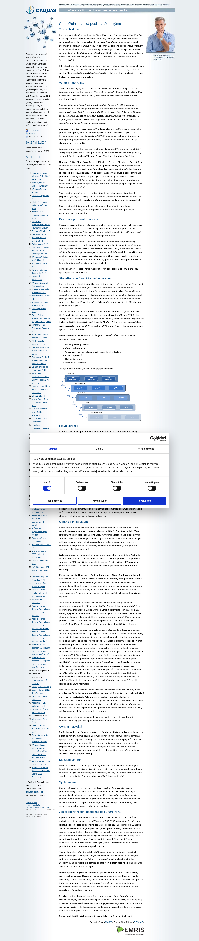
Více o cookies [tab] (146, 448)
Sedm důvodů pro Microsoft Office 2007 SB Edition (41, 176)
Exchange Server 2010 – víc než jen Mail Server (39, 554)
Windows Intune (38, 596)
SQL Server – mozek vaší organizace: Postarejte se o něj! (40, 250)
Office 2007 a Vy (39, 234)
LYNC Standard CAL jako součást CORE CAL (40, 570)
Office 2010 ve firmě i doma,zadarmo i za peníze (41, 351)
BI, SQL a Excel (38, 396)
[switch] (82, 488)
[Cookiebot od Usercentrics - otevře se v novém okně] (152, 438)
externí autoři (34, 130)
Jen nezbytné (55, 500)
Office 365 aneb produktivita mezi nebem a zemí (39, 509)
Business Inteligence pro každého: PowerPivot (40, 412)
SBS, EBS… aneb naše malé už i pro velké (39, 205)
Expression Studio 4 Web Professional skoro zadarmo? (40, 360)
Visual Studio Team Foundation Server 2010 (40, 402)
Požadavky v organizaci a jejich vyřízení (39, 531)
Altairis (38, 816)
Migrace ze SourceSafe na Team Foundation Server (41, 225)
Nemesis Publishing (42, 814)
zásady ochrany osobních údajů (37, 807)
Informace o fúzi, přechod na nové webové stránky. (97, 10)
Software (32, 133)
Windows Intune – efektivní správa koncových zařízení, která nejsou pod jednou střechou (40, 751)
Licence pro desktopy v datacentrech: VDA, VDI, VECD (41, 389)
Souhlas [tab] (52, 448)
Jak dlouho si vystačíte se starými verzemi (40, 215)
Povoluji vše (144, 500)
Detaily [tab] (99, 448)
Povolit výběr (99, 500)
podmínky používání (33, 805)
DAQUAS (138, 922)
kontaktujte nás (31, 803)
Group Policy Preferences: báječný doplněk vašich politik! (41, 318)
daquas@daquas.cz (34, 792)
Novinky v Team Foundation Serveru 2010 (40, 328)
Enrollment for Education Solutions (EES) (40, 428)
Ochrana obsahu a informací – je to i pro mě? (40, 729)
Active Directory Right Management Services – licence (41, 738)
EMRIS (108, 922)
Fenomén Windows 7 (41, 231)
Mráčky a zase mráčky (41, 687)
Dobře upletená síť (40, 244)
